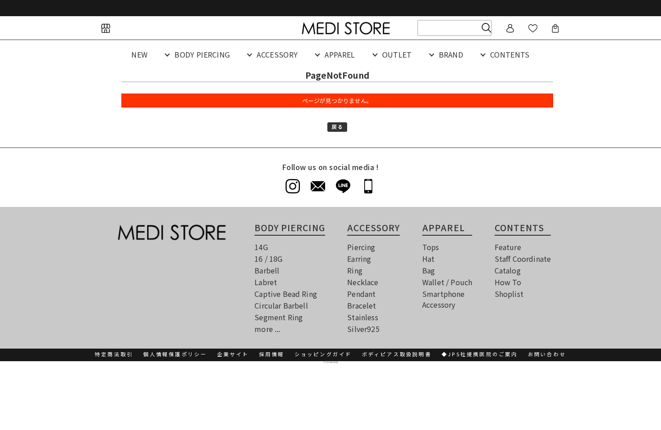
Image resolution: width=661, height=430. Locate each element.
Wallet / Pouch (447, 282)
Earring (359, 258)
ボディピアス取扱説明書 (397, 354)
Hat (428, 258)
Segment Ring (279, 317)
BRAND (451, 54)
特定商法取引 (114, 354)
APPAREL (340, 54)
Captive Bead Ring (286, 293)
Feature (508, 247)
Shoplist (509, 293)
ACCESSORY (277, 54)
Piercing (361, 247)
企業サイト (233, 354)
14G (261, 247)
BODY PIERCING (202, 54)
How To (508, 282)
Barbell (267, 270)
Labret (266, 282)
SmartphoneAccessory (443, 299)
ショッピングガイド (323, 354)
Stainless (362, 317)
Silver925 (363, 328)
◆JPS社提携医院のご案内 (480, 354)
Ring (354, 270)
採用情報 (272, 354)
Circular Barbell (281, 305)
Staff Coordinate (523, 258)
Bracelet (361, 305)
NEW (139, 54)
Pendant (361, 293)
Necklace (362, 282)
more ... (267, 328)
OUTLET (397, 54)
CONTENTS (510, 54)
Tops (430, 247)
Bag (428, 270)
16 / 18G (268, 258)
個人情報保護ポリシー (175, 354)
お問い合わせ (547, 354)
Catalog (508, 270)
